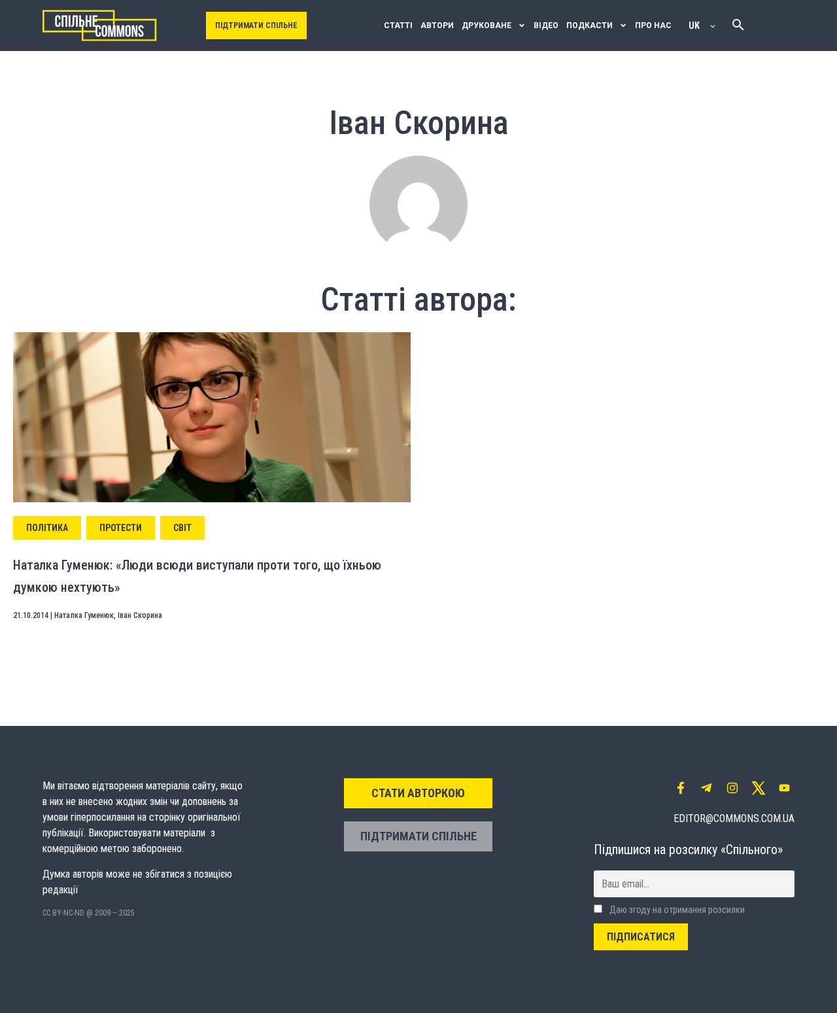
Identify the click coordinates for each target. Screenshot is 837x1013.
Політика (47, 528)
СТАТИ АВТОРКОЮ (418, 793)
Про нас (653, 25)
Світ (182, 528)
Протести (120, 528)
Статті (398, 25)
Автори (437, 25)
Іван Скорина (140, 615)
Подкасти (589, 25)
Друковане (486, 25)
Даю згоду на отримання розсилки (676, 910)
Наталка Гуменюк (84, 615)
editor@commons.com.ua (734, 818)
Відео (546, 25)
